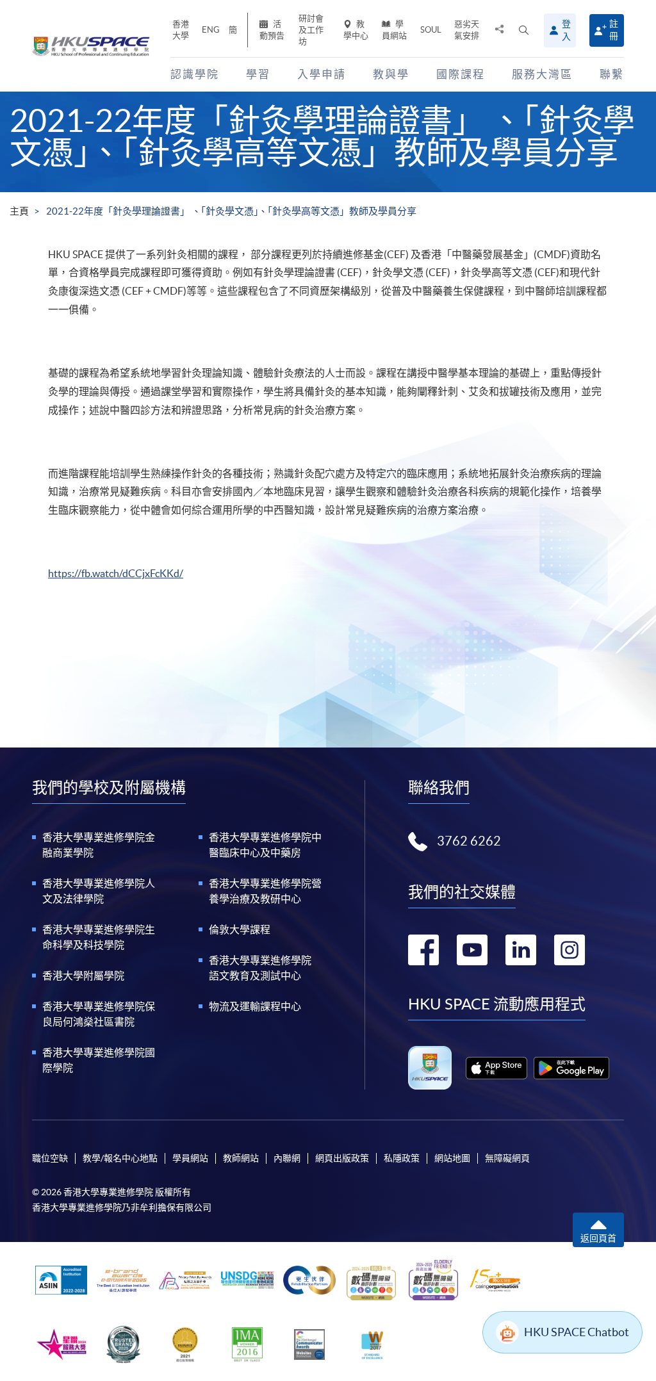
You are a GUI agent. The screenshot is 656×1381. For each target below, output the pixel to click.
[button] (523, 30)
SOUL (430, 30)
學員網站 (394, 29)
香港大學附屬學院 (83, 975)
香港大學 (180, 29)
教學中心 (355, 29)
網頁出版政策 (342, 1158)
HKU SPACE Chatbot (576, 1332)
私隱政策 (402, 1158)
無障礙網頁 (507, 1158)
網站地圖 (452, 1158)
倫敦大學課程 (239, 929)
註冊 (613, 30)
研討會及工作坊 (311, 29)
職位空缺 (50, 1158)
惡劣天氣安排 (466, 29)
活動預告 (271, 29)
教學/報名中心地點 (120, 1158)
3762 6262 (469, 841)
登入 (566, 30)
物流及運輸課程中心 (255, 1006)
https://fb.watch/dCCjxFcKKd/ (115, 573)
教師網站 (241, 1158)
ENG (211, 30)
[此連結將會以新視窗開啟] (496, 1068)
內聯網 (287, 1158)
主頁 (19, 211)
